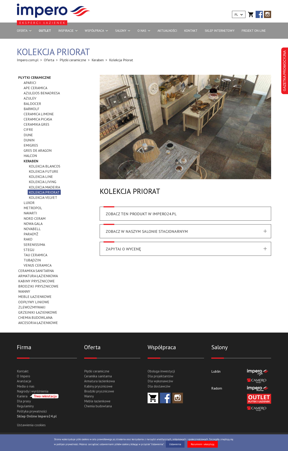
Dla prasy (24, 401)
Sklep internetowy (219, 31)
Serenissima (34, 244)
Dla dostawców (159, 386)
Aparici (30, 82)
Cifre (28, 129)
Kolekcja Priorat (44, 192)
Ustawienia (175, 444)
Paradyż (31, 234)
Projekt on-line (254, 31)
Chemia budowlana (35, 317)
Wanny (24, 291)
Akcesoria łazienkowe (38, 322)
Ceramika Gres (36, 124)
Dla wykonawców (160, 381)
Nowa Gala (33, 223)
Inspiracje (66, 31)
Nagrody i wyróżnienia (32, 391)
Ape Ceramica (35, 88)
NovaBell (32, 229)
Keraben (31, 161)
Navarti (30, 213)
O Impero (23, 376)
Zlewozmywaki (31, 307)
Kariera (37, 396)
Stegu (29, 249)
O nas (141, 31)
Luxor (29, 202)
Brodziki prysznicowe (38, 286)
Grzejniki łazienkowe (37, 312)
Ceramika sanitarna (36, 270)
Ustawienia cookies (31, 425)
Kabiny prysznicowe (36, 281)
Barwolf (31, 109)
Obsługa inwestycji (161, 371)
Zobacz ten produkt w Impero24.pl (141, 213)
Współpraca (94, 31)
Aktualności (167, 31)
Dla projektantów (160, 376)
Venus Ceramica (38, 265)
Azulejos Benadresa (42, 93)
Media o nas (25, 386)
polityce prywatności (67, 444)
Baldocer (32, 103)
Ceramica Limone (39, 114)
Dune (28, 135)
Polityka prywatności (32, 411)
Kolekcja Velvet (43, 197)
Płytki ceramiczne (34, 77)
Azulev (30, 98)
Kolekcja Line (41, 176)
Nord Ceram (34, 218)
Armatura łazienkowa (38, 276)
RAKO (28, 239)
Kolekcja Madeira (44, 187)
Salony (120, 31)
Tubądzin (32, 260)
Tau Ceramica (35, 255)
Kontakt (191, 31)
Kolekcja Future (43, 171)
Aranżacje (24, 381)
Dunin (29, 140)
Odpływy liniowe (33, 302)
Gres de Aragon (38, 150)
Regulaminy (25, 406)
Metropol (33, 208)
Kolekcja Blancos (44, 166)
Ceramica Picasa (38, 119)
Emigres (31, 145)
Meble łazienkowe (35, 296)
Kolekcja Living (42, 181)
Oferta (22, 31)
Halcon (30, 155)
